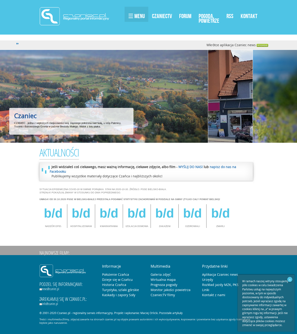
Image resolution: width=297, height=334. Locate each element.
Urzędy (207, 279)
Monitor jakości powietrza (170, 290)
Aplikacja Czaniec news (220, 274)
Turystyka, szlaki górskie (120, 290)
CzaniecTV (162, 16)
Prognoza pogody (164, 284)
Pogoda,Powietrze (209, 18)
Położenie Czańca (115, 274)
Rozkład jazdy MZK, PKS (220, 284)
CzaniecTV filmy (163, 295)
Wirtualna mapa (163, 279)
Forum (185, 16)
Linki (205, 290)
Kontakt (249, 16)
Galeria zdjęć (161, 274)
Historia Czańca (114, 284)
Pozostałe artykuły (171, 313)
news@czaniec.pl (50, 289)
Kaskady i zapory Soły (118, 295)
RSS (229, 16)
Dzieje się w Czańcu (117, 279)
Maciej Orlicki (149, 313)
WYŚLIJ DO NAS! (190, 167)
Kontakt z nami (213, 295)
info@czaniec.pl (50, 304)
